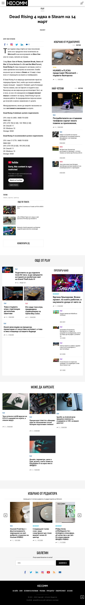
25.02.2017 (42, 30)
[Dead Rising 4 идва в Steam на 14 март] (12, 44)
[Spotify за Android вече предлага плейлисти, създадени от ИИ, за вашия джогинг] (69, 402)
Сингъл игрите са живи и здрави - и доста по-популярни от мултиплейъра (70, 347)
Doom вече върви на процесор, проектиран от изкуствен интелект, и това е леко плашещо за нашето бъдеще (23, 329)
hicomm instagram (42, 572)
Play (42, 8)
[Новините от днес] (81, 3)
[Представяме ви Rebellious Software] (56, 312)
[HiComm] (17, 3)
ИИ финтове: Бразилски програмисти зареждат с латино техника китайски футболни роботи (71, 151)
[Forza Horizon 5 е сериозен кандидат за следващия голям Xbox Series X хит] (56, 360)
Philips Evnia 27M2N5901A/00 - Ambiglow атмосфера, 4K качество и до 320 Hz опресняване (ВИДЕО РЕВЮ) (64, 534)
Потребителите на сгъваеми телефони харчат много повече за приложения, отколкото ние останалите (67, 122)
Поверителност (61, 591)
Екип (21, 591)
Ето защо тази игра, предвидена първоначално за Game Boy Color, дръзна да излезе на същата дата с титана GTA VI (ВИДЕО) (34, 314)
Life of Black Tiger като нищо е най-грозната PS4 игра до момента (28, 217)
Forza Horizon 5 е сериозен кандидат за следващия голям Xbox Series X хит (69, 363)
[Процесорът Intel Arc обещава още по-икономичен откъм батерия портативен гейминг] (42, 403)
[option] (67, 137)
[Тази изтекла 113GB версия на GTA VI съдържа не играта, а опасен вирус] (15, 401)
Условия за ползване (31, 591)
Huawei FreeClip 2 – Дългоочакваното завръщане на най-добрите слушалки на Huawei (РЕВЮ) (19, 533)
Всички (78, 45)
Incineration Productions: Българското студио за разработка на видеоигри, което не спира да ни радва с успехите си (70, 333)
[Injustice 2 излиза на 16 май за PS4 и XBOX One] (9, 210)
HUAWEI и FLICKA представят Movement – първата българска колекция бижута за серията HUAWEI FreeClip (66, 75)
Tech (54, 115)
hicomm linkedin (37, 572)
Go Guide (70, 591)
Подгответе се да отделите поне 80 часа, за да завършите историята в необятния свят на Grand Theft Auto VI (28, 276)
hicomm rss (54, 572)
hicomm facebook (25, 572)
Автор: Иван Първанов (9, 39)
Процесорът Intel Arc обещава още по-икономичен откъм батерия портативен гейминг (42, 422)
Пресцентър (50, 591)
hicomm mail (60, 572)
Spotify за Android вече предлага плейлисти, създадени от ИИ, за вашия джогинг (68, 420)
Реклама (42, 591)
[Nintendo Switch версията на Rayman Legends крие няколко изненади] (9, 231)
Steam (5, 197)
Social (54, 67)
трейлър (16, 197)
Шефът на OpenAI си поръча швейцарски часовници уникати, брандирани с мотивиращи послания (70, 137)
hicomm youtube (48, 572)
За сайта (15, 591)
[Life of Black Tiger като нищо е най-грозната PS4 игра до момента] (9, 220)
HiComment (56, 294)
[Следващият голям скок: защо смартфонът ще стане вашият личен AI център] (50, 513)
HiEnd (61, 147)
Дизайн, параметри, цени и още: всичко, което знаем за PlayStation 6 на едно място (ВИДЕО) (41, 462)
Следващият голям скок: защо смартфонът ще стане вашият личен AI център (42, 533)
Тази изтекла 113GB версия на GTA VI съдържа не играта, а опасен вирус (14, 418)
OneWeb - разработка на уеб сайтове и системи (42, 600)
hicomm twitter (31, 572)
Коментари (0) (23, 243)
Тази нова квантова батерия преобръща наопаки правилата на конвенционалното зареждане (70, 166)
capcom (10, 197)
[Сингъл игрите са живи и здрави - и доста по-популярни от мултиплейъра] (56, 344)
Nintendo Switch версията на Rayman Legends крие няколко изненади (28, 228)
